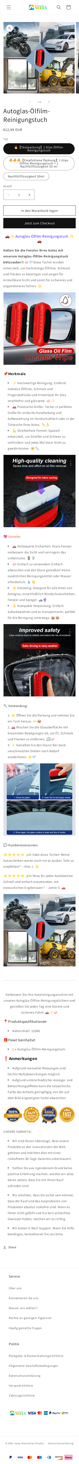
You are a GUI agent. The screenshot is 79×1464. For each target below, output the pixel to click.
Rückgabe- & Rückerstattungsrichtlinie (36, 1356)
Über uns (15, 1288)
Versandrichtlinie (21, 1386)
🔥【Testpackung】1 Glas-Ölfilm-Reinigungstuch (39, 148)
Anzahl (7, 186)
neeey (17, 1443)
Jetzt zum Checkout (39, 223)
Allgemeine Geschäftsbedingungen (33, 1366)
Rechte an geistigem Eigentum (30, 1318)
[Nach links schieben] (30, 102)
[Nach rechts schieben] (49, 102)
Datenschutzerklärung (25, 1376)
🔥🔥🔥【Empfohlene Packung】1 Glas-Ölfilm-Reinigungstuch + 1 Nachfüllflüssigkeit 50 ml (39, 163)
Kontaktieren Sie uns (23, 1298)
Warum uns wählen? (23, 1308)
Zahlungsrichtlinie (22, 1395)
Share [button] (12, 1247)
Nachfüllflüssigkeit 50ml (26, 176)
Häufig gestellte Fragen (25, 1328)
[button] (9, 7)
